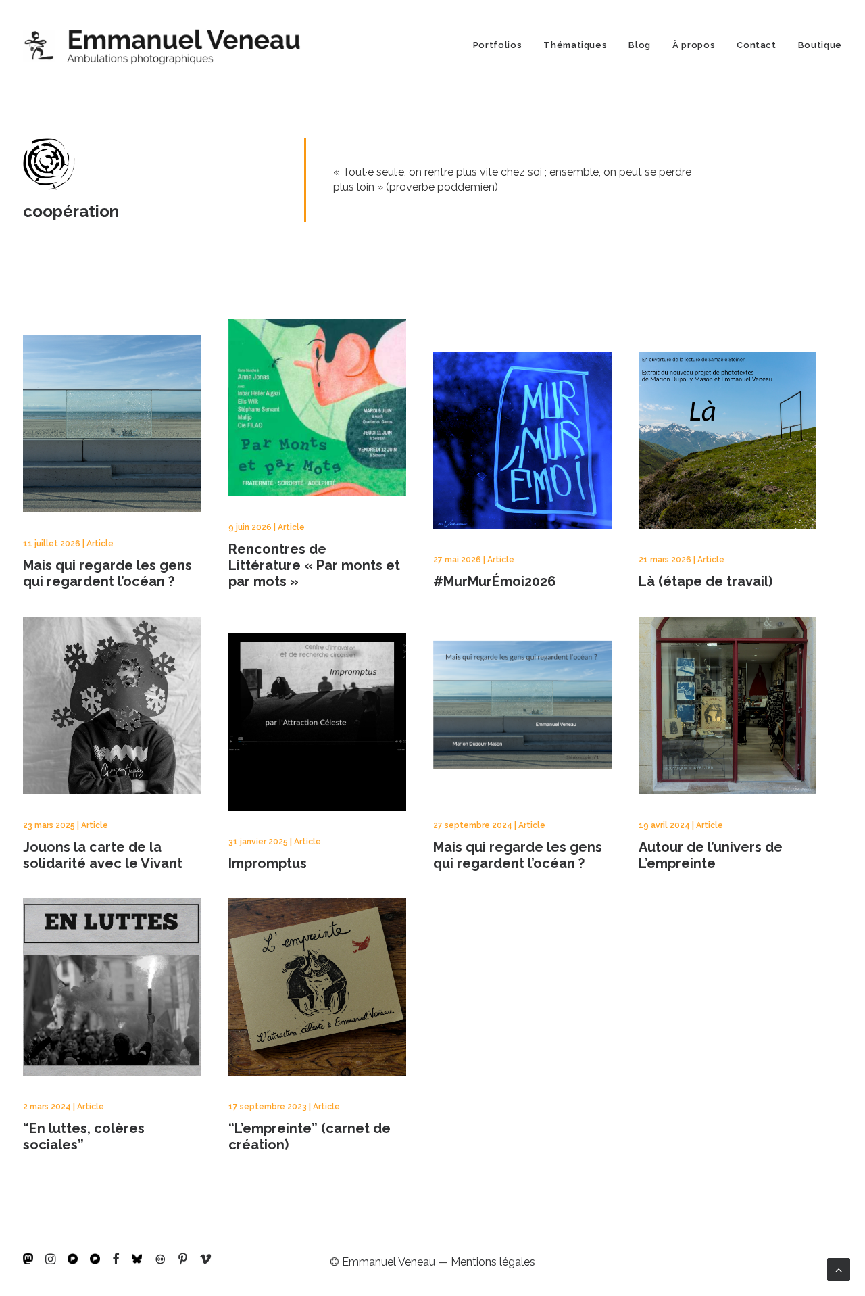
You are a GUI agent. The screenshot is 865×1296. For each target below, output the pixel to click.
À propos (693, 45)
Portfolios (497, 45)
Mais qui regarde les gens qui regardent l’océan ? (107, 573)
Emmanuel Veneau (388, 1261)
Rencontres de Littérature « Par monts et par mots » (314, 565)
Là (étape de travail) (705, 581)
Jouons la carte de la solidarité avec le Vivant (102, 855)
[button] (28, 1260)
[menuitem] (502, 44)
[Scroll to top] (838, 1268)
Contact (756, 45)
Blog (639, 45)
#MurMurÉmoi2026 (494, 581)
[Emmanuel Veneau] (162, 44)
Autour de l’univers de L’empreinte (711, 855)
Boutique (820, 45)
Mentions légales (493, 1261)
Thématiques (575, 45)
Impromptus (267, 863)
